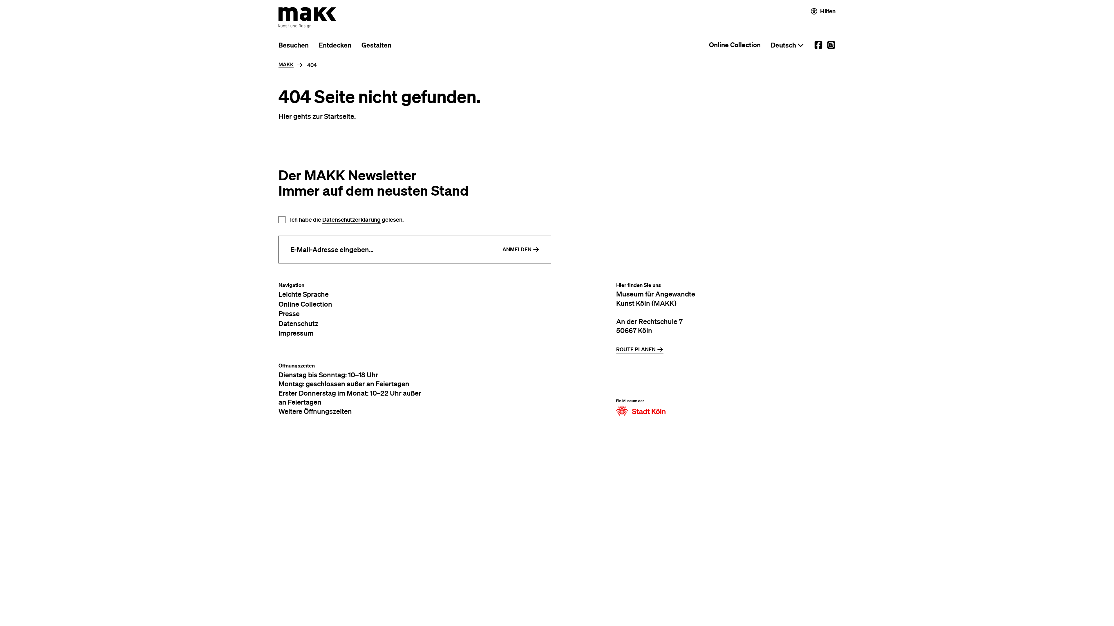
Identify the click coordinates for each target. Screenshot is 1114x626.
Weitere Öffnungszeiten (315, 411)
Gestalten (376, 45)
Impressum (296, 333)
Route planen (636, 349)
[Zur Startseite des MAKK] (307, 17)
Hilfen (828, 11)
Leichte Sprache (303, 294)
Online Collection (735, 45)
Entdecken (335, 45)
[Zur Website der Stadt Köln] (640, 389)
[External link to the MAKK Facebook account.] (818, 45)
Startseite (339, 116)
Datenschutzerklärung (351, 219)
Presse (289, 313)
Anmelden (516, 249)
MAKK (286, 65)
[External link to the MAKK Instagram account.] (831, 45)
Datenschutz (298, 323)
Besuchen (293, 45)
